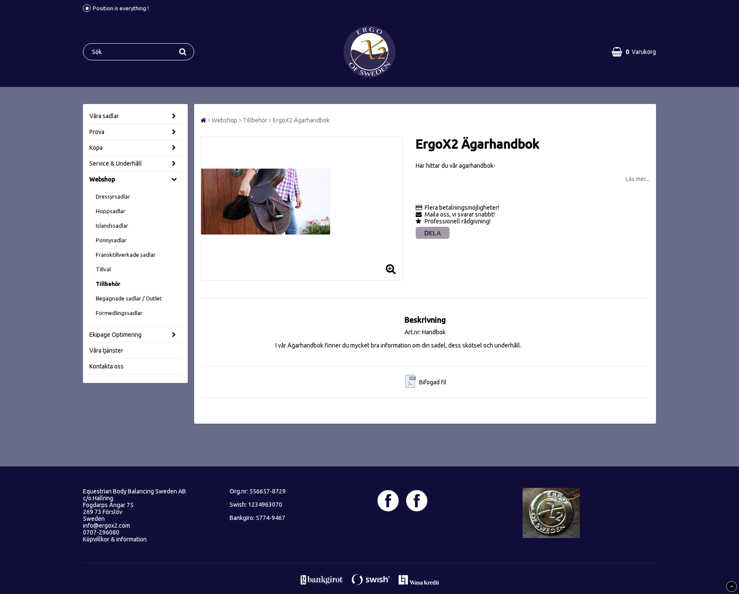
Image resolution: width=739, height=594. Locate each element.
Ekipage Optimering (115, 334)
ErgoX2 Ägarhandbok (301, 120)
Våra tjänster (106, 350)
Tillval (103, 269)
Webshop (102, 179)
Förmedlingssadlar (119, 313)
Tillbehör (108, 284)
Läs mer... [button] (638, 178)
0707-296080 (101, 532)
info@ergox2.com (106, 525)
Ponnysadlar (111, 240)
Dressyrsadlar (113, 196)
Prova (96, 131)
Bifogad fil (432, 382)
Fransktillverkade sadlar (126, 255)
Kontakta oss (106, 366)
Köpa (96, 147)
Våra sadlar (104, 116)
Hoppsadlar (110, 211)
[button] (634, 52)
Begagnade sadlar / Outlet (129, 298)
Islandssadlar (112, 226)
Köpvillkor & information (115, 539)
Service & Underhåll (115, 163)
